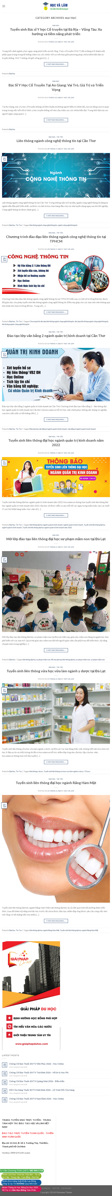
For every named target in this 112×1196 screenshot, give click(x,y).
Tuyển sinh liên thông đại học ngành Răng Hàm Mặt (56, 783)
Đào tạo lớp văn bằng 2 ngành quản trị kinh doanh (48, 429)
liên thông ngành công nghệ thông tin (43, 225)
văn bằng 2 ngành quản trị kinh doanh (82, 429)
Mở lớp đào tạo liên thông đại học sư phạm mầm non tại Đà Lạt (56, 539)
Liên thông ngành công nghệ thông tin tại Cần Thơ (56, 141)
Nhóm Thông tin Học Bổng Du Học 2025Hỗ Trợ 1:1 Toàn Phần (20, 1188)
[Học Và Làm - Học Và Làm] (56, 6)
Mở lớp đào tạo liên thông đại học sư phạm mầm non (70, 660)
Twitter (56, 1188)
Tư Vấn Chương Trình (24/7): (21, 1171)
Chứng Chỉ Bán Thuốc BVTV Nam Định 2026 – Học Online (36, 1098)
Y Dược (87, 771)
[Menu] (3, 6)
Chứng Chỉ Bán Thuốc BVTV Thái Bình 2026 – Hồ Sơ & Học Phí (38, 1072)
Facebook (45, 1188)
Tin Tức (59, 137)
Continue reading (56, 64)
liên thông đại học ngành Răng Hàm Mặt (44, 930)
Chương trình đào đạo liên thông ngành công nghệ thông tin (52, 321)
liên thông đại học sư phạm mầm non (36, 660)
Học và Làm (69, 42)
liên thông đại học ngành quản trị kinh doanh (46, 525)
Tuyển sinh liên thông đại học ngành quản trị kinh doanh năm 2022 (47, 527)
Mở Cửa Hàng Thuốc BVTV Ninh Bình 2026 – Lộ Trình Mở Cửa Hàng (41, 1090)
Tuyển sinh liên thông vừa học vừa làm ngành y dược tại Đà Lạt (56, 671)
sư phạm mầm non (98, 660)
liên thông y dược (36, 771)
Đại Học (56, 25)
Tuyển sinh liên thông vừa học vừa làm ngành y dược (64, 771)
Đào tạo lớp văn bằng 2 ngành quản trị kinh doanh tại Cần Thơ (56, 336)
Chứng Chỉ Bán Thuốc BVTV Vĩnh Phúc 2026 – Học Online (36, 1063)
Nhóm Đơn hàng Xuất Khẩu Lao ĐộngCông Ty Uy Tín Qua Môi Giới (19, 1182)
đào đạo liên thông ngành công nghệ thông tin (91, 321)
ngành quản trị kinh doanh (73, 525)
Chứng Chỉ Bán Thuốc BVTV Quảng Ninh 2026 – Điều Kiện (36, 1081)
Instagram (66, 1188)
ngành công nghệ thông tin (67, 225)
